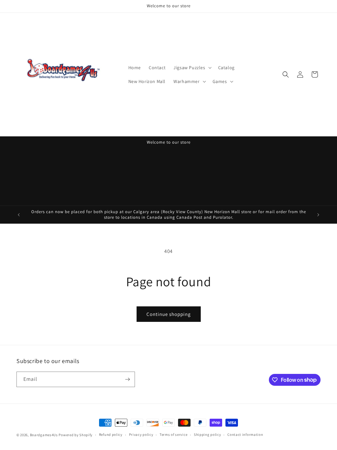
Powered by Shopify (75, 435)
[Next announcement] (318, 215)
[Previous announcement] (19, 215)
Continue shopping (168, 314)
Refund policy (110, 434)
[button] (191, 67)
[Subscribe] (127, 379)
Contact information (245, 434)
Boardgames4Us (44, 435)
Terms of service (173, 434)
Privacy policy (141, 434)
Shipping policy (207, 434)
